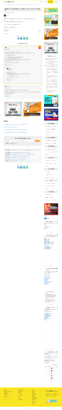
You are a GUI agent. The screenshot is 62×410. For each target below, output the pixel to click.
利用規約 (33, 396)
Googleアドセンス (18, 154)
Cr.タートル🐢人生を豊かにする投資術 (51, 268)
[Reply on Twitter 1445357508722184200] (45, 381)
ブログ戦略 (28, 152)
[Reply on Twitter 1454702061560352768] (45, 304)
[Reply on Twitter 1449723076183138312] (45, 349)
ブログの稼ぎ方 (13, 154)
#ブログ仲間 (46, 284)
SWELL (47, 163)
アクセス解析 (12, 157)
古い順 (16, 143)
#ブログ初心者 (46, 314)
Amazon (28, 154)
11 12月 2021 (56, 235)
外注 (25, 152)
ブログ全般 (11, 160)
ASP (51, 131)
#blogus (45, 283)
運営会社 (33, 391)
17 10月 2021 (53, 307)
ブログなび (33, 401)
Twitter (10, 159)
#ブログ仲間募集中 (47, 247)
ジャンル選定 (12, 12)
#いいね (45, 318)
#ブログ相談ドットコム (47, 226)
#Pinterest (46, 280)
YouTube (13, 159)
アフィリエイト (24, 154)
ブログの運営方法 (14, 152)
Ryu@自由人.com (48, 307)
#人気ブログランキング (47, 277)
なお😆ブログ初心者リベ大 (50, 235)
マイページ (19, 393)
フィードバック (30, 160)
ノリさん (7, 15)
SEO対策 (23, 152)
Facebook (21, 159)
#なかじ (45, 228)
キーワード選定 (54, 126)
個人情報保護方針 (34, 398)
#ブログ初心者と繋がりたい (48, 246)
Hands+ (33, 404)
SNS (7, 159)
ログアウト (19, 398)
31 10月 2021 (48, 269)
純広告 (33, 154)
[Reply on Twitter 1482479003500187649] (45, 232)
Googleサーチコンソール (25, 157)
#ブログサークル (46, 278)
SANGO (54, 160)
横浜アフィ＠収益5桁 (49, 221)
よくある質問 (20, 399)
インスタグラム (17, 159)
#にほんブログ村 (46, 276)
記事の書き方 (19, 152)
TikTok (25, 159)
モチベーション (25, 160)
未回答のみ (12, 143)
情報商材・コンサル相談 (18, 160)
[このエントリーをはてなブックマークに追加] (24, 39)
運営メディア (34, 393)
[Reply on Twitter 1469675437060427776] (45, 265)
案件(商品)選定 (53, 129)
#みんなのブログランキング (48, 281)
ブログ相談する (20, 391)
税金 (13, 160)
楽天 (30, 154)
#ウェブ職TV (47, 241)
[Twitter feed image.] (51, 230)
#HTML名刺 (46, 279)
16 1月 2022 (54, 221)
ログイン (19, 396)
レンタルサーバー (48, 134)
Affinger (50, 163)
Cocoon (54, 163)
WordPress (47, 160)
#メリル (45, 227)
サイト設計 (47, 131)
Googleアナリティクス (17, 157)
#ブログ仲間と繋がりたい (48, 248)
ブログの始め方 (48, 126)
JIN (51, 160)
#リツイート (46, 319)
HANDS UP (33, 399)
